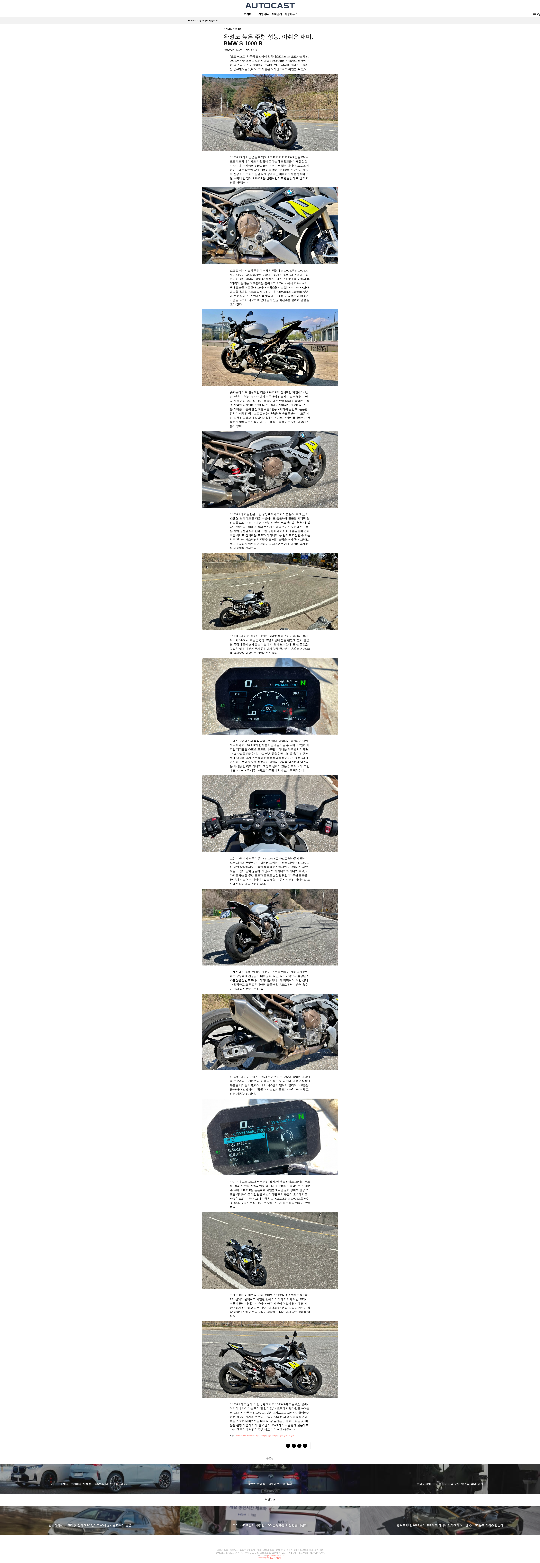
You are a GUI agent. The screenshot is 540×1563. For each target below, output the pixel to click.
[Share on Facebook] (288, 1446)
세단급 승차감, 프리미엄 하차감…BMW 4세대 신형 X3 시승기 (90, 1484)
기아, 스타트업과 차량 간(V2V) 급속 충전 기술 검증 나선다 (270, 1525)
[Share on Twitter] (294, 1446)
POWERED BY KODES (270, 1558)
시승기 (292, 1436)
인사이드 (249, 14)
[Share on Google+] (299, 1446)
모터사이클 (266, 1436)
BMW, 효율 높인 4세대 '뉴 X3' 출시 (270, 1484)
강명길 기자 (252, 50)
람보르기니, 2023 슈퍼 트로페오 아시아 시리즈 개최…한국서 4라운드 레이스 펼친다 (450, 1525)
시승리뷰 (263, 14)
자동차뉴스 (291, 14)
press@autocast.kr (275, 1555)
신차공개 (277, 14)
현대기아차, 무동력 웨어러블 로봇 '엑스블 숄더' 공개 (450, 1484)
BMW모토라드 (253, 1436)
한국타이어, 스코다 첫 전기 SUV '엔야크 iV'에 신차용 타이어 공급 (90, 1525)
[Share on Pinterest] (305, 1446)
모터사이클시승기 (280, 1436)
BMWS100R (241, 1436)
